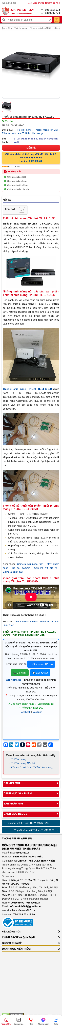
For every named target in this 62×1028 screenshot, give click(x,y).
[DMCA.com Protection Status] (13, 1014)
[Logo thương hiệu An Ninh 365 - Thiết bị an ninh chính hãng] (18, 11)
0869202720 (52, 12)
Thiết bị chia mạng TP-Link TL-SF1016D (27, 389)
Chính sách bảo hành (17, 181)
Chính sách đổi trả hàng (18, 185)
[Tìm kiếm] (4, 20)
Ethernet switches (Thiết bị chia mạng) (22, 133)
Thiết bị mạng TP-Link (46, 129)
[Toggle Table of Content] (20, 210)
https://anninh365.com (24, 910)
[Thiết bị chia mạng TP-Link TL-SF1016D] (31, 66)
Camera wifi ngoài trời (30, 564)
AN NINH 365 (13, 679)
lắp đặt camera (21, 567)
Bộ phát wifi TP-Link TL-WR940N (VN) (28, 823)
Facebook (25, 712)
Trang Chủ (7, 28)
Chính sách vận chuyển (18, 189)
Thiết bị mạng (20, 28)
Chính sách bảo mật (16, 177)
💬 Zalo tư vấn (40, 672)
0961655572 (52, 9)
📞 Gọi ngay (19, 672)
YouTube (37, 712)
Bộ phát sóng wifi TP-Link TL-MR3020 (34, 830)
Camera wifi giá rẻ (45, 567)
